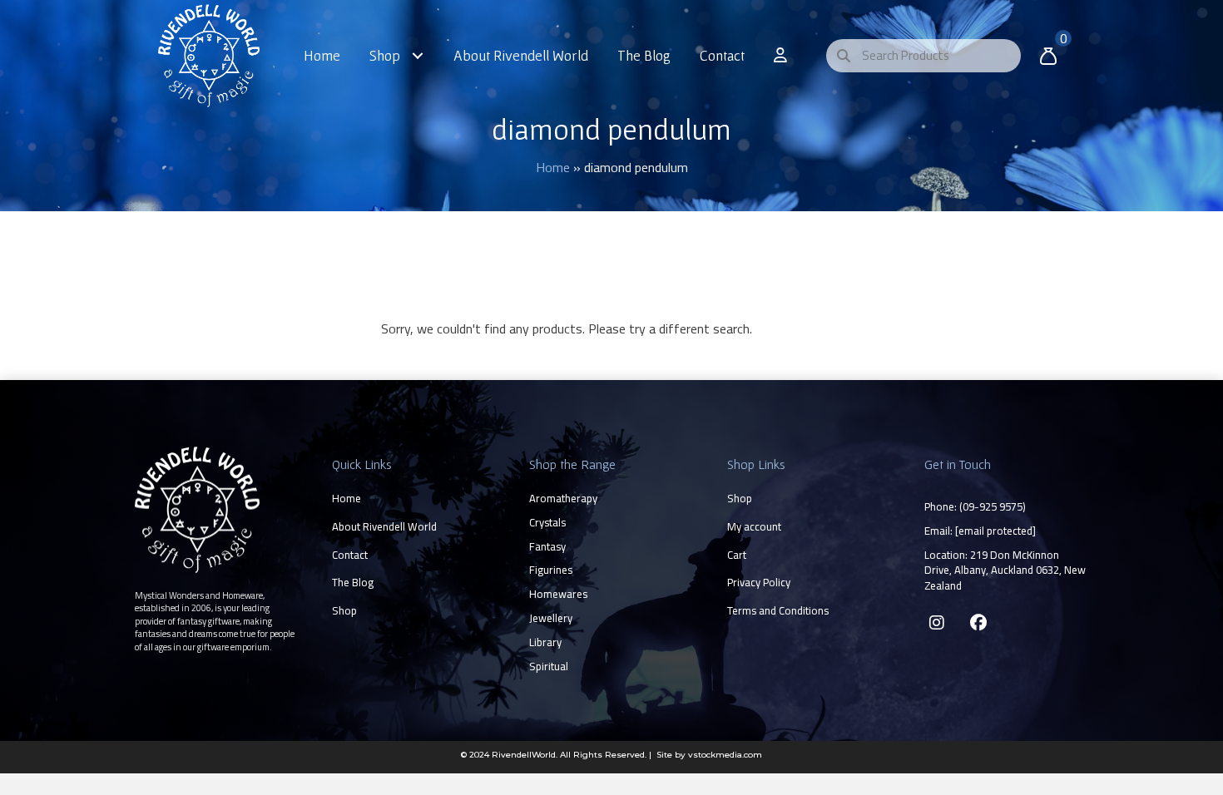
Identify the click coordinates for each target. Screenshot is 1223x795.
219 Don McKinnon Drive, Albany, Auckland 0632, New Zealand (1005, 570)
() (992, 506)
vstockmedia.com (725, 754)
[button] (936, 622)
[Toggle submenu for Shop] (418, 55)
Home (553, 167)
